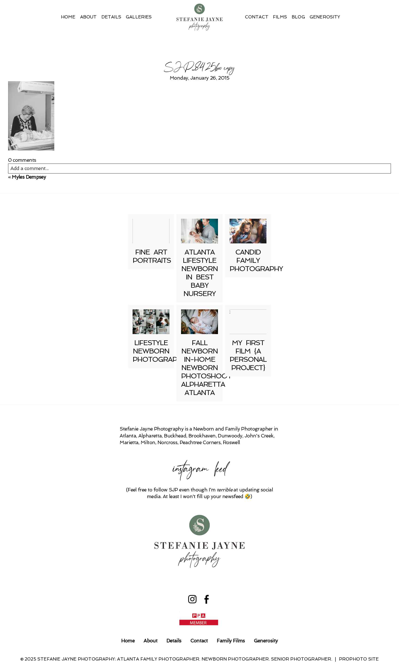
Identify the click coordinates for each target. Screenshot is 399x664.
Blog (298, 17)
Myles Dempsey (29, 177)
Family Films (231, 640)
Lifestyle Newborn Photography (159, 351)
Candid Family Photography (256, 260)
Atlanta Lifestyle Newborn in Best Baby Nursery (199, 273)
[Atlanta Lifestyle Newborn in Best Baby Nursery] (199, 231)
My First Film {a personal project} (248, 355)
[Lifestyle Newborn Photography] (151, 321)
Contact (256, 17)
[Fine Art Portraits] (151, 231)
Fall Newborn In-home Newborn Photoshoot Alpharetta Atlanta (206, 368)
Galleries (139, 17)
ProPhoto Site (359, 659)
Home (68, 17)
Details (111, 17)
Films (280, 17)
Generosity (325, 17)
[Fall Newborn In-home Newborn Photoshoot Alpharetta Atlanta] (199, 321)
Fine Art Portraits (152, 256)
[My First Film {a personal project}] (248, 321)
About (88, 17)
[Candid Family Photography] (248, 231)
